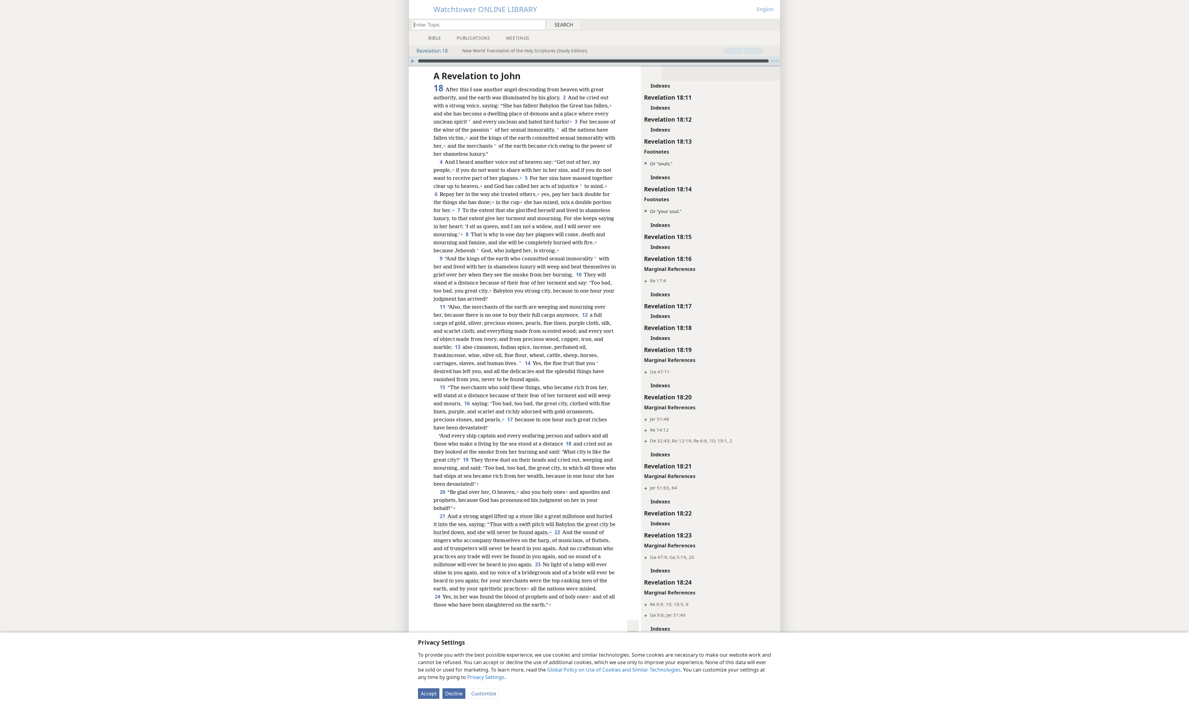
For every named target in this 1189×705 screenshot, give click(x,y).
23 (538, 564)
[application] (594, 61)
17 (510, 419)
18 (569, 443)
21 (443, 516)
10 (579, 274)
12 (585, 314)
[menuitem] (773, 24)
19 (466, 459)
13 (458, 347)
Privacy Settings (485, 677)
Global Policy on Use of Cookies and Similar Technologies (614, 669)
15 (443, 387)
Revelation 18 (432, 50)
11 (443, 306)
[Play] (412, 61)
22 (558, 532)
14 (528, 363)
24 (438, 596)
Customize (483, 693)
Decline (454, 693)
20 (443, 492)
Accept (429, 693)
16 (467, 403)
